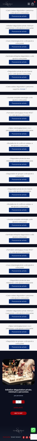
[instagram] (27, 437)
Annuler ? (23, 89)
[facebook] (23, 437)
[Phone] (30, 437)
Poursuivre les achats (19, 16)
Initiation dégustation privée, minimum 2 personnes (18, 391)
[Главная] (7, 4)
